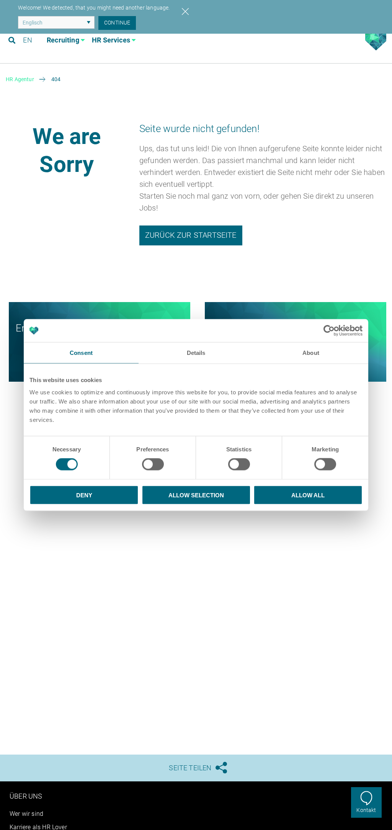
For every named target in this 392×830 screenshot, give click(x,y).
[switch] (153, 464)
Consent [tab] (81, 353)
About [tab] (310, 353)
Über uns (26, 796)
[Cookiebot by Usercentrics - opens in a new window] (329, 331)
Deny (84, 495)
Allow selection (196, 495)
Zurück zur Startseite (191, 235)
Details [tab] (196, 353)
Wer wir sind (26, 813)
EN (27, 40)
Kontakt (366, 810)
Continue (117, 23)
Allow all (308, 495)
